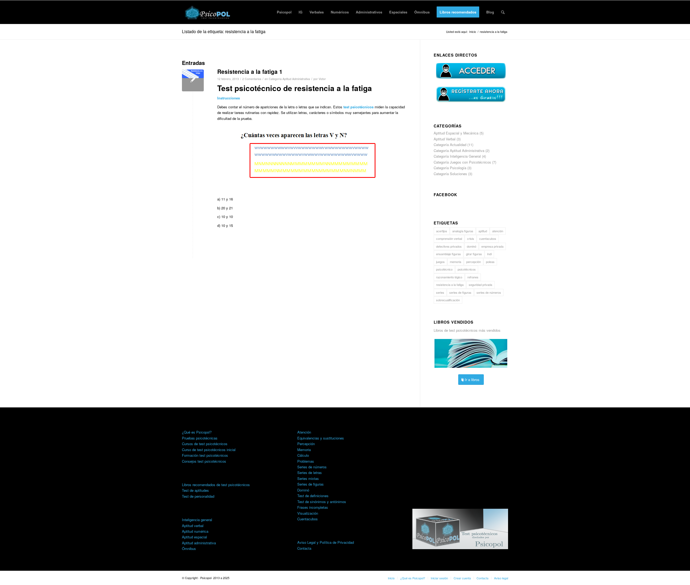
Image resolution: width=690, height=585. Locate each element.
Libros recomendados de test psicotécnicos (216, 484)
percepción (473, 261)
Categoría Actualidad (450, 144)
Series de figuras (310, 484)
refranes (472, 277)
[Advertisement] (460, 457)
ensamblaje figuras (448, 254)
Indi (489, 254)
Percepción (306, 443)
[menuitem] (284, 12)
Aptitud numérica (195, 531)
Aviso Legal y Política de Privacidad (325, 542)
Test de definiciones (313, 495)
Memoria (304, 449)
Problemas (305, 461)
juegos (440, 261)
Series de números (312, 466)
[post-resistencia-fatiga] (193, 80)
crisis (470, 238)
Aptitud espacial (194, 536)
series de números (489, 292)
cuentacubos (487, 238)
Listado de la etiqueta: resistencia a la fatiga (223, 31)
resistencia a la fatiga (450, 284)
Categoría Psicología (450, 167)
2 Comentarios (251, 79)
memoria (455, 261)
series (440, 292)
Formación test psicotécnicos (205, 455)
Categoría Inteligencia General (457, 156)
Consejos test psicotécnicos (204, 461)
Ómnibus (189, 548)
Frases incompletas (312, 507)
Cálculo (303, 455)
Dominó (303, 490)
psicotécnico (444, 269)
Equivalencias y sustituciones (320, 438)
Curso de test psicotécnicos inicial (209, 449)
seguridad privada (480, 284)
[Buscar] (503, 12)
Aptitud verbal (192, 525)
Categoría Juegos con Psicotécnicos (462, 162)
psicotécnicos (467, 269)
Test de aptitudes (195, 490)
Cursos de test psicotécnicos (204, 443)
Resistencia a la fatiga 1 (249, 71)
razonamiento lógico (449, 277)
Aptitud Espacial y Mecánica (456, 133)
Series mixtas (308, 478)
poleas (490, 261)
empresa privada (492, 246)
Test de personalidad (198, 496)
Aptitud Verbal (445, 138)
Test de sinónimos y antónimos (321, 501)
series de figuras (460, 292)
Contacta (304, 548)
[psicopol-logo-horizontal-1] (208, 12)
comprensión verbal (449, 238)
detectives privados (449, 246)
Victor (322, 79)
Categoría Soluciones (450, 173)
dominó (471, 246)
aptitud (482, 231)
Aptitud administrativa (199, 542)
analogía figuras (462, 231)
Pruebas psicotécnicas (200, 438)
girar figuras (474, 254)
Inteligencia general (197, 519)
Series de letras (309, 472)
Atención (304, 432)
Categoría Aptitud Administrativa (289, 79)
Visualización (307, 513)
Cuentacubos (307, 518)
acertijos (441, 231)
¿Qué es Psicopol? (197, 432)
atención (497, 231)
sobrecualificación (448, 300)
